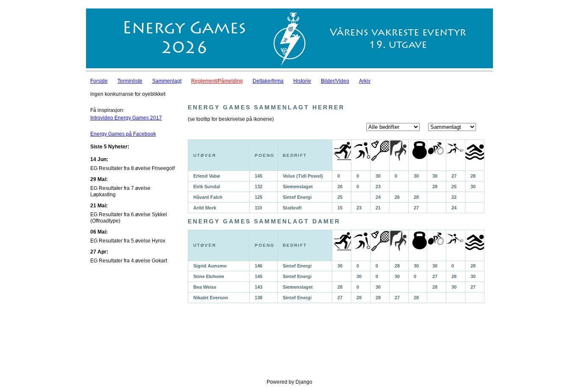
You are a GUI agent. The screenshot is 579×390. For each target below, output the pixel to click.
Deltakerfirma (268, 81)
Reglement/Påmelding (217, 81)
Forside (99, 81)
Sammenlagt (166, 81)
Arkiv (364, 81)
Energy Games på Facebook (123, 134)
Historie (302, 81)
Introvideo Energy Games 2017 (126, 118)
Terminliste (129, 81)
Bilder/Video (335, 81)
